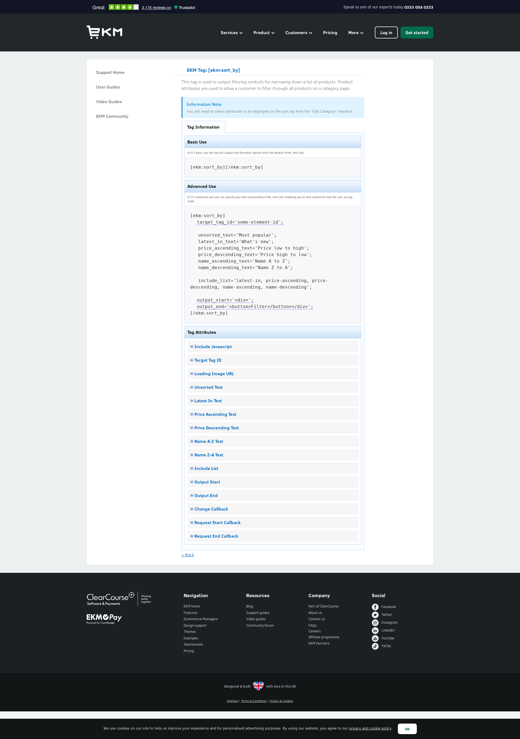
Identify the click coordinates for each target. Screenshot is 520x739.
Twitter (386, 614)
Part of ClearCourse (323, 606)
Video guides (256, 618)
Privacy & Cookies (281, 701)
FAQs (312, 625)
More (353, 32)
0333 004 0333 (418, 7)
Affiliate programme (323, 637)
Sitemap (232, 701)
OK (407, 728)
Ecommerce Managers (201, 618)
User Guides (108, 87)
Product (261, 32)
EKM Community (112, 116)
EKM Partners (318, 643)
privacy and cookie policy (370, 728)
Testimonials (193, 644)
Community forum (260, 625)
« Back (187, 554)
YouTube (387, 638)
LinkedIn (388, 630)
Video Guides (109, 101)
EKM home (192, 606)
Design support (195, 625)
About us (315, 612)
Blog (249, 606)
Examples (191, 638)
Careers (314, 631)
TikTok (386, 645)
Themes (190, 631)
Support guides (257, 612)
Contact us (316, 618)
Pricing (330, 32)
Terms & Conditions (254, 701)
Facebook (388, 606)
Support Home (110, 72)
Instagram (389, 622)
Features (190, 612)
